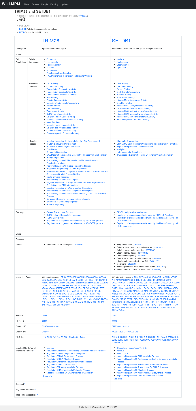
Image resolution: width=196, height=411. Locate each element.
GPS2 (165, 285)
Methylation (122, 149)
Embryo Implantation (56, 157)
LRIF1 (122, 290)
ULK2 (156, 307)
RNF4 (54, 290)
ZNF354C (84, 301)
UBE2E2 (86, 296)
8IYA (169, 339)
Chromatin (51, 59)
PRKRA (166, 296)
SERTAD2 (71, 290)
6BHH (126, 339)
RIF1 (136, 299)
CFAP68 (139, 282)
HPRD (22, 32)
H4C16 (139, 288)
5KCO (131, 337)
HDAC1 (146, 288)
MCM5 (81, 285)
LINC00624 (70, 282)
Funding (54, 4)
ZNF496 (45, 304)
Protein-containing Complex (59, 73)
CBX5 (75, 277)
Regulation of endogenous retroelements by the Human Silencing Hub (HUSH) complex (147, 219)
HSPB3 (167, 288)
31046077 (140, 255)
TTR (137, 307)
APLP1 (159, 277)
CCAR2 (81, 277)
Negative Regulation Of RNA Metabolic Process (138, 356)
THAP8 (123, 304)
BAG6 (123, 279)
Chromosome (123, 64)
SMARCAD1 (47, 293)
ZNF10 (45, 301)
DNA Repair (52, 149)
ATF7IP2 (116, 279)
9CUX (120, 342)
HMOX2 (160, 288)
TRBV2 (153, 304)
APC (154, 277)
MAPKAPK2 (65, 285)
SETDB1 (121, 40)
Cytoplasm (121, 67)
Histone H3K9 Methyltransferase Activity (135, 105)
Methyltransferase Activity (128, 91)
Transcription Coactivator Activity (61, 91)
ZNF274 (67, 301)
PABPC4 (150, 293)
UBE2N (61, 299)
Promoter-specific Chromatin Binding (63, 133)
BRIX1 (150, 279)
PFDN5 (72, 288)
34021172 (154, 261)
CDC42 (95, 277)
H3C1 (126, 288)
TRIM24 (91, 293)
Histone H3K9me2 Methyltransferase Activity (137, 111)
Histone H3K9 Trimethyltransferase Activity (136, 116)
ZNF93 (67, 304)
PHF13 (79, 288)
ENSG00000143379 (120, 326)
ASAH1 (166, 277)
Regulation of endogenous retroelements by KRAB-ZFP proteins (75, 220)
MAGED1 (55, 285)
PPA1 (152, 296)
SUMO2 (78, 293)
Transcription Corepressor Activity (62, 94)
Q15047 (127, 331)
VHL (86, 299)
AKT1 (141, 277)
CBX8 (168, 279)
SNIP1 (141, 301)
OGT (66, 288)
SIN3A (88, 290)
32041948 (155, 258)
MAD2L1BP (138, 290)
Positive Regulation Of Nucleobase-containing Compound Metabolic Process (76, 195)
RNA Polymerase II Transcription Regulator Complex (70, 75)
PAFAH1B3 (159, 293)
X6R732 (134, 331)
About (26, 4)
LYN (78, 282)
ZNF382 (92, 301)
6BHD (176, 337)
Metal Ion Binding (54, 122)
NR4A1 (45, 288)
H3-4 (121, 288)
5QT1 (153, 337)
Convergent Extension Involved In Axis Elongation (69, 198)
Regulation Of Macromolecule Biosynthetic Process (69, 361)
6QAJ (71, 337)
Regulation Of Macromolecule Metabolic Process (68, 369)
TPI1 (147, 304)
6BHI (132, 339)
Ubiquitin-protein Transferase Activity (63, 102)
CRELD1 (164, 282)
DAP (171, 282)
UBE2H (93, 296)
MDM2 (162, 290)
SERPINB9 (165, 299)
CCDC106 (116, 282)
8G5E (164, 339)
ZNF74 (60, 304)
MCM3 (74, 285)
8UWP (175, 339)
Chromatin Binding (55, 86)
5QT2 (159, 337)
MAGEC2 (46, 285)
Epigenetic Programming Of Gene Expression (67, 168)
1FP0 (44, 337)
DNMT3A (116, 285)
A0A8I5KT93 (117, 331)
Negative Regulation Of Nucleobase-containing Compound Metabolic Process (147, 360)
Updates (64, 4)
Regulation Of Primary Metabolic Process (65, 367)
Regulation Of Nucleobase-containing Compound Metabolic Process (77, 350)
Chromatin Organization (57, 152)
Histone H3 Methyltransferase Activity (134, 108)
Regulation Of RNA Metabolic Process (64, 358)
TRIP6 (122, 307)
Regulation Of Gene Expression (61, 364)
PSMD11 (175, 296)
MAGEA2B (94, 282)
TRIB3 (168, 304)
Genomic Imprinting (55, 204)
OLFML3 (135, 293)
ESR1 (80, 279)
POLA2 (145, 296)
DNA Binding (52, 83)
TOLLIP (140, 304)
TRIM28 (50, 40)
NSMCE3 (59, 288)
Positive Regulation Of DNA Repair (62, 179)
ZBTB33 (104, 299)
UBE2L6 (53, 299)
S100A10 (149, 299)
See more (47, 375)
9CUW (115, 342)
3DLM (114, 337)
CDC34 (88, 277)
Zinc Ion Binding (54, 108)
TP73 (84, 293)
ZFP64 (115, 310)
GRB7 (171, 285)
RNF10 (142, 299)
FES (91, 279)
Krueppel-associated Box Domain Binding (65, 119)
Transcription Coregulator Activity (61, 89)
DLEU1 (176, 282)
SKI (99, 290)
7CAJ (147, 339)
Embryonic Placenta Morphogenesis (63, 201)
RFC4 (48, 290)
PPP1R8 (159, 296)
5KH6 (148, 337)
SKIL (120, 301)
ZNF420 (100, 301)
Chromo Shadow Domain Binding (61, 130)
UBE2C (45, 296)
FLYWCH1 (150, 285)
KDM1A (115, 290)
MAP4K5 (148, 290)
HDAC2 (153, 288)
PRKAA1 (95, 288)
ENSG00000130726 (50, 326)
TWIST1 (99, 293)
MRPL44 (175, 290)
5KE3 (142, 337)
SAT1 (156, 299)
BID (144, 279)
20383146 (143, 252)
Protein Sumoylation (55, 163)
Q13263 (45, 331)
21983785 (132, 263)
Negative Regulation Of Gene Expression (135, 146)
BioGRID (23, 29)
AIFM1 (135, 277)
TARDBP (171, 301)
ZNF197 (59, 301)
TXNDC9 (143, 307)
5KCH (125, 337)
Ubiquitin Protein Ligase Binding (61, 116)
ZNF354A (75, 301)
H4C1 (96, 279)
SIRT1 (94, 290)
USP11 (163, 307)
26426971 (138, 244)
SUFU (147, 301)
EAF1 (74, 279)
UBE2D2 (61, 296)
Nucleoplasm (52, 70)
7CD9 (153, 339)
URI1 (81, 299)
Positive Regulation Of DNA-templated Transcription (69, 190)
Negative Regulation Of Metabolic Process (136, 369)
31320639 (161, 266)
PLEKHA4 (137, 296)
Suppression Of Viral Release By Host (64, 174)
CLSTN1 (147, 282)
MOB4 (168, 290)
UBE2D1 (53, 296)
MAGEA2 (84, 282)
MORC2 (87, 285)
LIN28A (61, 282)
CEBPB (53, 279)
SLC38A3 (127, 301)
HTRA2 (45, 282)
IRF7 (56, 282)
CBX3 (69, 277)
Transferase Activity (55, 111)
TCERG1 (116, 304)
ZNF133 (51, 301)
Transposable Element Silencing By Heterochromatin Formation (145, 154)
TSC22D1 (130, 307)
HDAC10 (103, 279)
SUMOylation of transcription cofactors (64, 214)
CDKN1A (131, 282)
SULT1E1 (155, 301)
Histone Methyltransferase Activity (132, 100)
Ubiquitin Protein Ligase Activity (61, 124)
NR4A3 (52, 288)
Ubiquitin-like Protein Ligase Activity (63, 127)
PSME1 (115, 299)
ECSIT (124, 285)
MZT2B (115, 293)
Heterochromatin (54, 64)
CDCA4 (102, 277)
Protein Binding (53, 105)
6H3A (60, 337)
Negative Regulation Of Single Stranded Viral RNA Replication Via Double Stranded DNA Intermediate (76, 184)
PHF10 (123, 296)
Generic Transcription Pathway (60, 212)
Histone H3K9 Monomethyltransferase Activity (137, 113)
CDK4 (123, 282)
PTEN (102, 288)
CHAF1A (62, 279)
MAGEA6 (104, 282)
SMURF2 (57, 293)
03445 (44, 320)
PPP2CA (87, 288)
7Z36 (82, 337)
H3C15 (132, 288)
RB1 (43, 290)
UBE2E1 (77, 296)
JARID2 (174, 288)
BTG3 (162, 279)
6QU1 (76, 337)
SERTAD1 (61, 290)
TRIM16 (174, 304)
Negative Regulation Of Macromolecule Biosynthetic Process (144, 372)
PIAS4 (129, 296)
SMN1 (135, 301)
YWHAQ (96, 299)
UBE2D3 (69, 296)
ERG (129, 285)
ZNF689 (52, 304)
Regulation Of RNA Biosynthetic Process (65, 356)
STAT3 (71, 293)
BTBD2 (156, 279)
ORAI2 (142, 293)
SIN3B (115, 301)
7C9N (142, 339)
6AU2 (164, 337)
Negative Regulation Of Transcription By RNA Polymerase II (73, 141)
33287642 (158, 247)
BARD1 (129, 279)
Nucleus (50, 67)
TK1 (129, 304)
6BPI (137, 339)
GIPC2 (159, 285)
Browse (35, 4)
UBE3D (75, 299)
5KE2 (137, 337)
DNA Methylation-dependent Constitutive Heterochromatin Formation (77, 154)
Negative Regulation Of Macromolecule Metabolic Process (143, 364)
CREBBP (156, 282)
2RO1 (49, 337)
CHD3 (68, 279)
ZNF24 (121, 310)
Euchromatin (52, 61)
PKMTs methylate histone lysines (132, 212)
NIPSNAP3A (124, 293)
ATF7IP (173, 277)
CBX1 (63, 277)
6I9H (66, 337)
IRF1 (51, 282)
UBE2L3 (45, 299)
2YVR (55, 337)
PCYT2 (176, 293)
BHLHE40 (138, 279)
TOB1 (134, 304)
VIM (90, 299)
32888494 (79, 244)
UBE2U (68, 299)
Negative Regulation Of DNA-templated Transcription (70, 187)
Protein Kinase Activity (57, 100)
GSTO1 (115, 288)
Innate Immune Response (58, 176)
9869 (114, 315)
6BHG (120, 339)
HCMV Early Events (55, 217)
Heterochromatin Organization (130, 152)
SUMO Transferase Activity (59, 113)
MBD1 (155, 290)
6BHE (114, 339)
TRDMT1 (160, 304)
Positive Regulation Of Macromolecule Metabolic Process (72, 160)
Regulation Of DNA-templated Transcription (66, 353)
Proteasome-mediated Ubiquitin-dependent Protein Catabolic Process (77, 171)
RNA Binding (52, 97)
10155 (44, 315)
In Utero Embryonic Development (61, 143)
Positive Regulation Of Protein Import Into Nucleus (69, 165)
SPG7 (64, 293)
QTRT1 (130, 299)
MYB (94, 285)
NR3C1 (100, 285)
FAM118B (141, 285)
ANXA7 (147, 277)
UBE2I (100, 296)
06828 (114, 320)
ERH (134, 285)
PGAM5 (115, 296)
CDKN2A (46, 279)
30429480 (156, 269)
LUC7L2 (128, 290)
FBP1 (86, 279)
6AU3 (170, 337)
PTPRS (122, 299)
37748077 (83, 15)
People (44, 4)
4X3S (120, 337)
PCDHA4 (169, 293)
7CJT (158, 339)
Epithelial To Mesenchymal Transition (63, 146)
